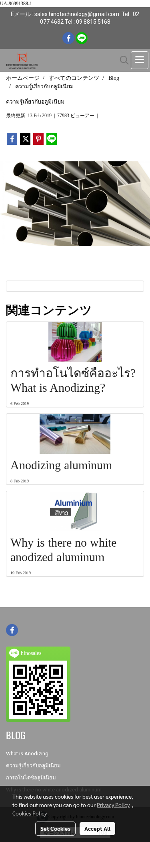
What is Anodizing (27, 753)
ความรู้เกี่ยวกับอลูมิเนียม (33, 766)
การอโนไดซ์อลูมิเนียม (31, 778)
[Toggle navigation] (139, 60)
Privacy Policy (113, 804)
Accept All (97, 828)
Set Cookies (55, 828)
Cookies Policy (29, 813)
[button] (122, 60)
